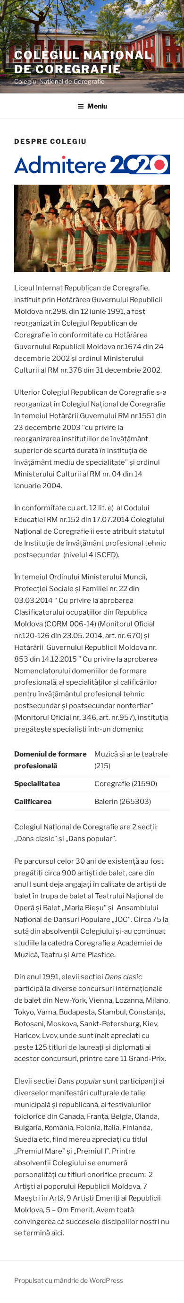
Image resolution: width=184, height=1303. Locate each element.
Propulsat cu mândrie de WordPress (68, 1280)
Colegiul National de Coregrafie (83, 62)
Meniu (97, 106)
